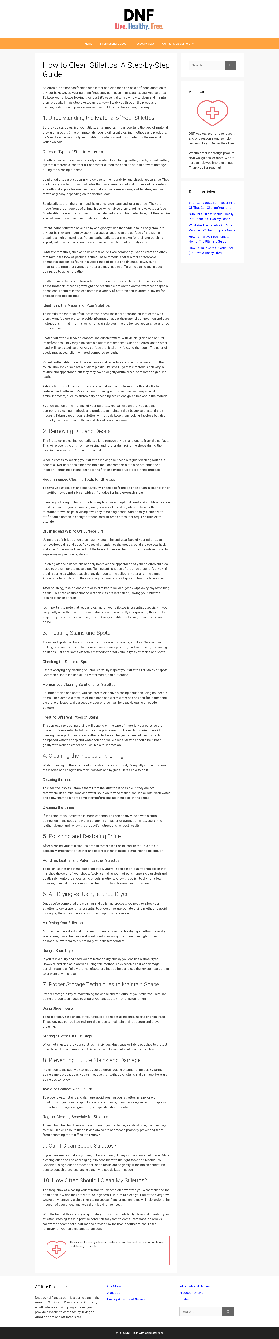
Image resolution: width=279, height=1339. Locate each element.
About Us (113, 1293)
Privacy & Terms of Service (126, 1299)
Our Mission (115, 1286)
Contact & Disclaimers (176, 43)
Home (88, 43)
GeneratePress (154, 1333)
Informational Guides (113, 43)
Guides (184, 1299)
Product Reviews (144, 43)
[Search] (230, 65)
